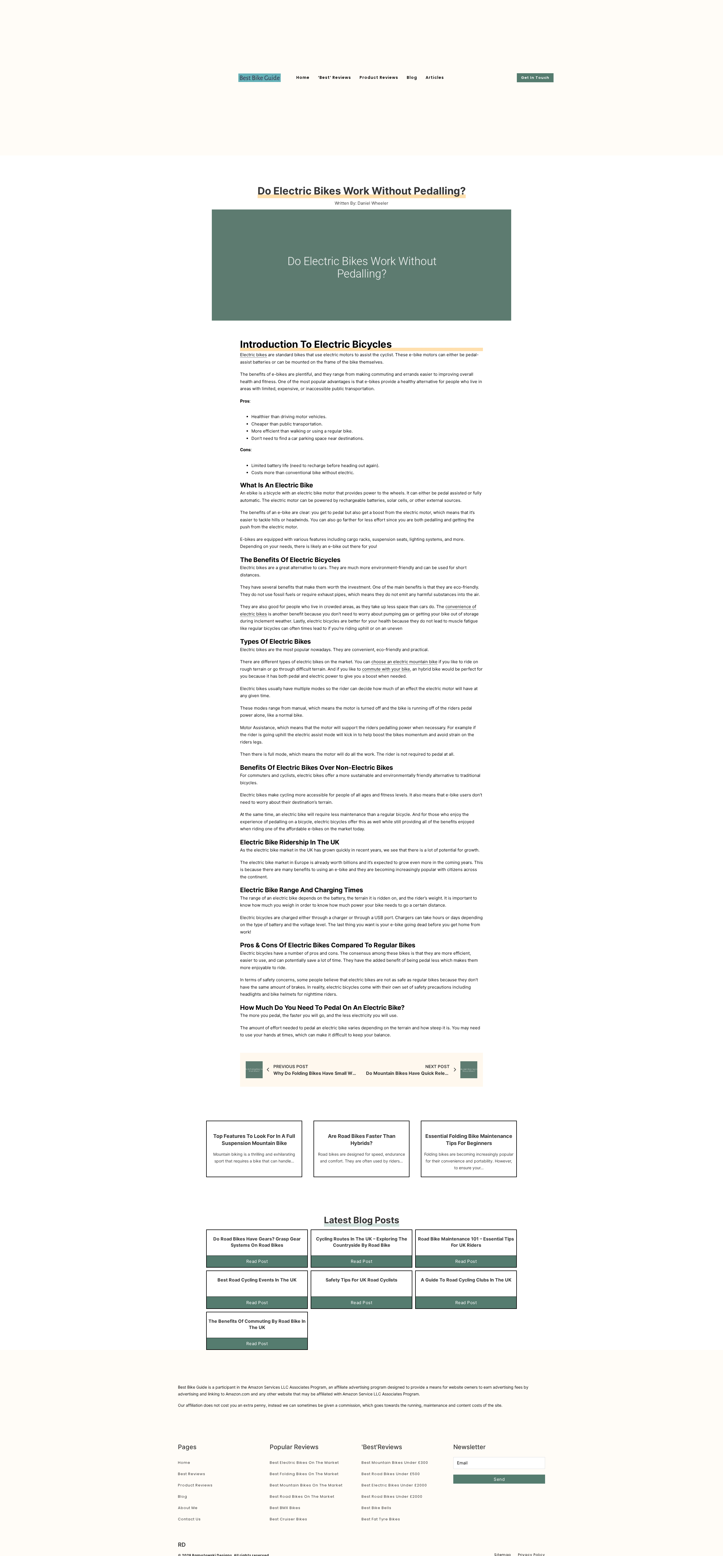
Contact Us (189, 1519)
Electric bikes (253, 354)
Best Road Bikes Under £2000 (392, 1496)
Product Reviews (379, 77)
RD (182, 1545)
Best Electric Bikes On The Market (304, 1462)
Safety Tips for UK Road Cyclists (361, 1280)
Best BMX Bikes (285, 1507)
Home (303, 77)
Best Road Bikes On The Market (302, 1496)
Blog (412, 77)
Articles (435, 77)
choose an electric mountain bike (404, 661)
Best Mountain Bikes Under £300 (395, 1462)
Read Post (257, 1261)
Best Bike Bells (376, 1507)
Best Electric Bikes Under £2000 (394, 1485)
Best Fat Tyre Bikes (381, 1519)
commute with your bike (386, 669)
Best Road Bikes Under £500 (391, 1474)
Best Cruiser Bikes (288, 1519)
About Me (188, 1507)
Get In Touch (535, 77)
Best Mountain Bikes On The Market (306, 1485)
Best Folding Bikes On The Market (304, 1474)
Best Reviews (191, 1474)
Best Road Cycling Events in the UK (257, 1280)
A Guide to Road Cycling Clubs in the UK (466, 1280)
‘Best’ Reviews (334, 77)
